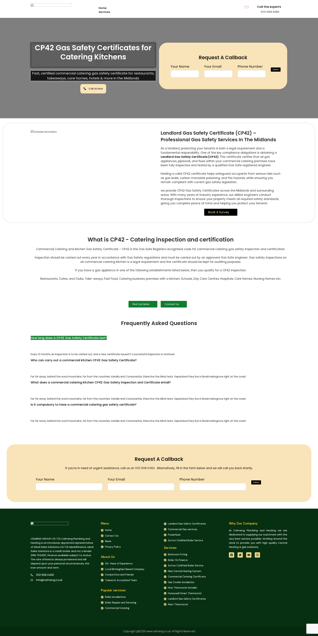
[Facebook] (231, 555)
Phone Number (250, 66)
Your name (180, 66)
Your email (212, 66)
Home (102, 8)
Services (104, 12)
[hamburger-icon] (246, 7)
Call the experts (269, 7)
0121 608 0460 (270, 11)
